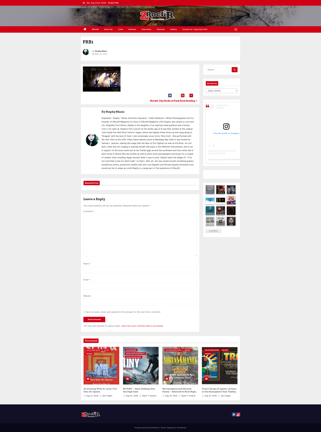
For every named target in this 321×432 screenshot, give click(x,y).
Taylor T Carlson (148, 396)
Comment (88, 211)
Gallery (173, 29)
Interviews (146, 29)
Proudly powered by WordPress (147, 428)
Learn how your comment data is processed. (142, 326)
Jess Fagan (106, 396)
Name (87, 263)
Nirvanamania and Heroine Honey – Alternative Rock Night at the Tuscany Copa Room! (179, 391)
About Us (108, 29)
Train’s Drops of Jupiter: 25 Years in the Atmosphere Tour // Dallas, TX (219, 391)
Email (86, 279)
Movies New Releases (133, 357)
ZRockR (95, 29)
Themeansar (181, 428)
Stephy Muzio (101, 51)
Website (87, 296)
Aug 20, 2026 (132, 396)
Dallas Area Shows (93, 350)
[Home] (85, 29)
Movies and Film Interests (135, 353)
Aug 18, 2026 (171, 396)
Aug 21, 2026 (92, 396)
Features (161, 29)
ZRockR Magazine (215, 159)
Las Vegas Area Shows (173, 350)
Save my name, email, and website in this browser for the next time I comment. (123, 312)
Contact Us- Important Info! (195, 29)
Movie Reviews (131, 350)
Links (120, 29)
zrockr (227, 159)
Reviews (132, 29)
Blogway (170, 428)
